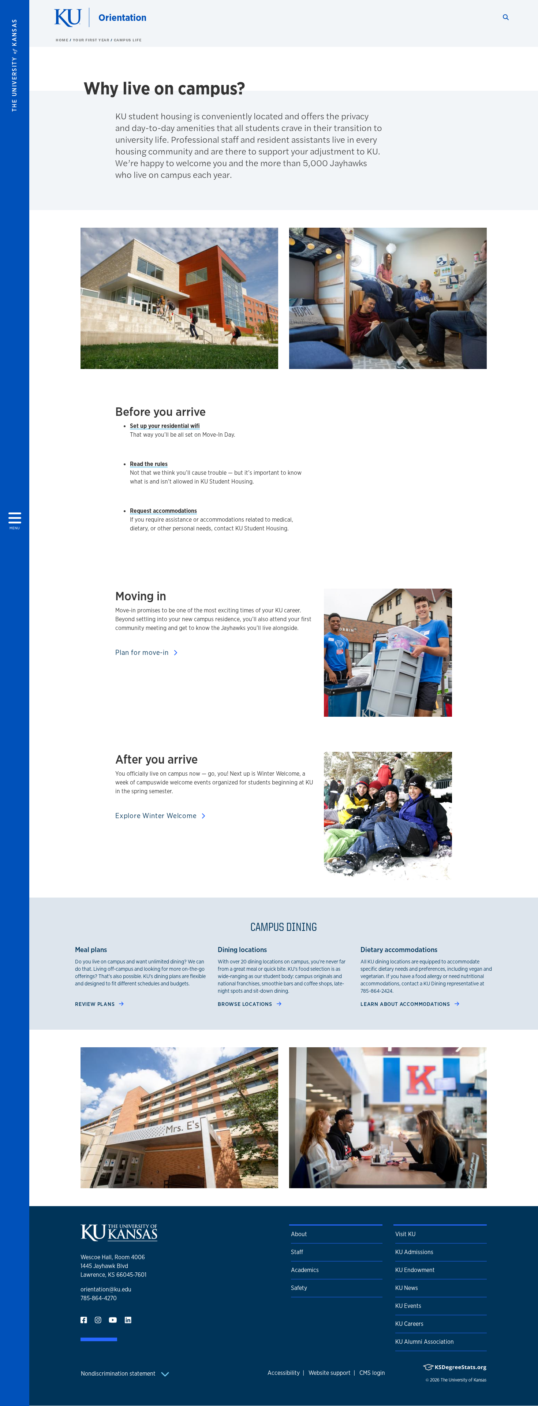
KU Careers (409, 1324)
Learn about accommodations (406, 1003)
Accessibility (284, 1373)
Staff (297, 1252)
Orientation (122, 17)
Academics (305, 1270)
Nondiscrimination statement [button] (119, 1373)
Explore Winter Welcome (156, 815)
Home (63, 39)
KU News (406, 1288)
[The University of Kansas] (119, 1238)
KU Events (408, 1306)
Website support (330, 1373)
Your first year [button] (92, 39)
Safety (299, 1288)
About (299, 1234)
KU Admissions (414, 1252)
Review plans (95, 1003)
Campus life (128, 39)
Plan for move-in (143, 652)
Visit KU (405, 1234)
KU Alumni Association (424, 1342)
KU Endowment (415, 1270)
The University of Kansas (463, 1380)
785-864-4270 (99, 1298)
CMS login (372, 1373)
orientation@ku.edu (106, 1289)
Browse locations (246, 1003)
